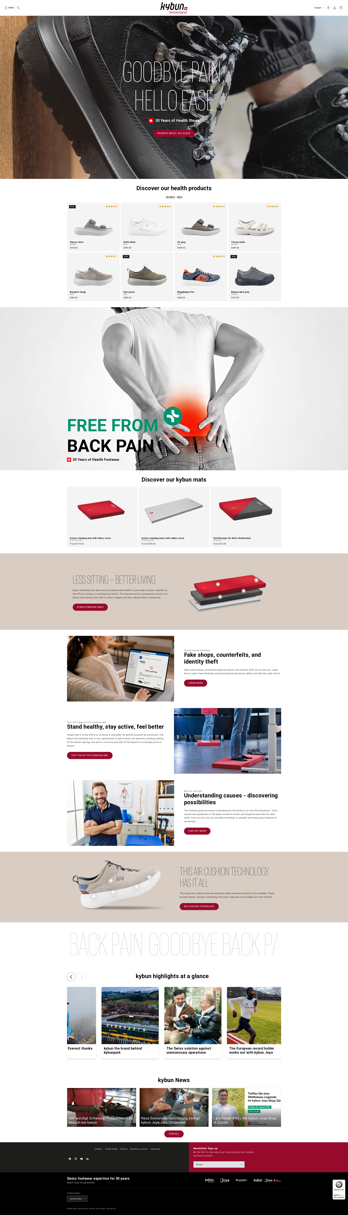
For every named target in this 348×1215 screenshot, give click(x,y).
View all (174, 1133)
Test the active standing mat (89, 755)
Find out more (197, 831)
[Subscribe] (241, 1164)
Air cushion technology (199, 906)
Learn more (195, 683)
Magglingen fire (185, 292)
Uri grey (181, 242)
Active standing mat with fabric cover (90, 538)
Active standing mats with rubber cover (163, 538)
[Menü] (343, 1181)
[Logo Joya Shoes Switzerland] (224, 1180)
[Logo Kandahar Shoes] (241, 1180)
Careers (124, 1149)
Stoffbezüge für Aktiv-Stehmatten (232, 538)
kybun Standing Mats (90, 607)
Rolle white (130, 242)
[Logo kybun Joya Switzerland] (267, 1180)
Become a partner (139, 1149)
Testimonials (111, 1149)
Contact (98, 1149)
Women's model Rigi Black (174, 133)
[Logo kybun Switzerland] (210, 1180)
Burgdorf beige (78, 292)
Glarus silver (77, 242)
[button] (6, 8)
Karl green (129, 292)
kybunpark (155, 1149)
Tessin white (238, 242)
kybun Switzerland (80, 1209)
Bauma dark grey (240, 292)
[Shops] (328, 8)
